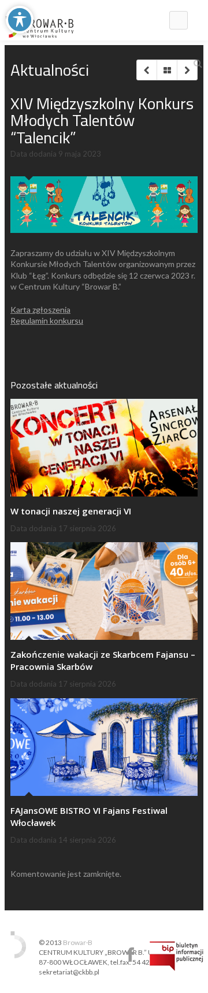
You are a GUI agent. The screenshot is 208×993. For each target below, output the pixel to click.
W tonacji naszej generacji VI (70, 511)
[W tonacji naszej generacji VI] (104, 448)
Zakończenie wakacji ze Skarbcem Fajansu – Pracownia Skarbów (102, 660)
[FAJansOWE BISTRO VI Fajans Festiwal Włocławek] (104, 747)
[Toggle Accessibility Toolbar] (20, 20)
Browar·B (77, 942)
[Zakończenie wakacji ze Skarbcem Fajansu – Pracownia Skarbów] (104, 591)
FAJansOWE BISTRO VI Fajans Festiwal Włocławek (89, 816)
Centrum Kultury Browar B (130, 954)
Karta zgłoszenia (40, 309)
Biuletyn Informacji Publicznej (176, 956)
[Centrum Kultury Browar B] (39, 20)
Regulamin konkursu (46, 320)
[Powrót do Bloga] (167, 70)
